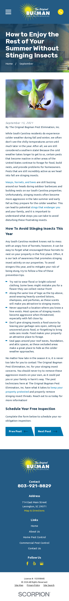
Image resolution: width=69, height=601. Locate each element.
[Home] (34, 11)
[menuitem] (19, 585)
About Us (34, 531)
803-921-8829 (34, 485)
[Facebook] (27, 563)
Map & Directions (34, 510)
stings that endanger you (45, 207)
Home (34, 525)
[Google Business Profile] (41, 563)
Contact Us (34, 548)
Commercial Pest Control (34, 542)
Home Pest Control (34, 537)
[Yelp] (34, 563)
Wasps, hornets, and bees (21, 182)
